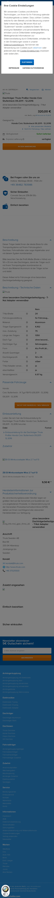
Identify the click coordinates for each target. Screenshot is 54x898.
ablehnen (37, 48)
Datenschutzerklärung (14, 45)
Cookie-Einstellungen (30, 51)
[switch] (5, 894)
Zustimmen (27, 62)
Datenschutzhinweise (33, 68)
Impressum (14, 68)
